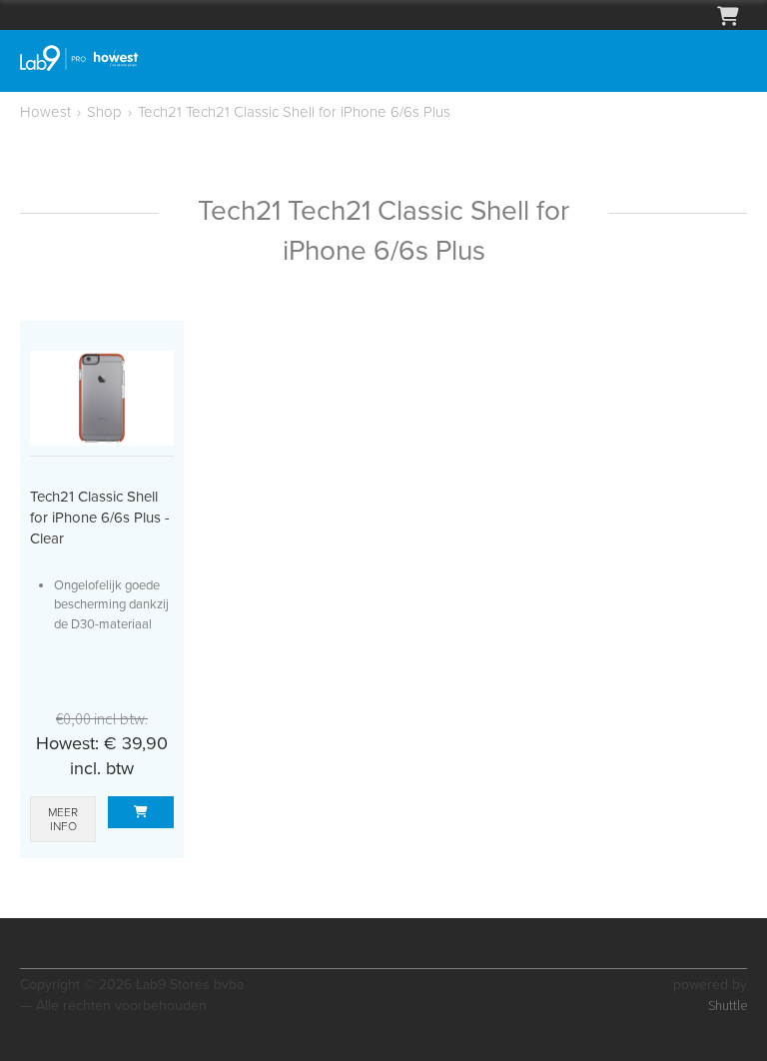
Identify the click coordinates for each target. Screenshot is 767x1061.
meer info (63, 819)
